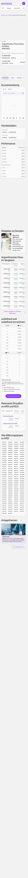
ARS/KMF (22, 472)
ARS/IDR (16, 464)
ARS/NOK (10, 489)
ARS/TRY (16, 507)
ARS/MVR (10, 480)
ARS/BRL (16, 450)
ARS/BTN (22, 448)
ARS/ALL (16, 442)
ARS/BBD (4, 448)
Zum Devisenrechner (13, 396)
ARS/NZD (10, 487)
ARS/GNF (4, 462)
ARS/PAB (10, 491)
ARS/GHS (10, 460)
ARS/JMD (22, 466)
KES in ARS (22, 62)
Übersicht (5, 78)
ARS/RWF (22, 493)
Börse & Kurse (4, 15)
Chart (12, 78)
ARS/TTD (22, 505)
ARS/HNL (22, 462)
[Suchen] (22, 93)
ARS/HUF (16, 509)
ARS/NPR (22, 484)
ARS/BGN (10, 452)
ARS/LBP (22, 476)
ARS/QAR (4, 472)
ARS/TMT (22, 507)
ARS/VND (4, 513)
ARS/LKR (4, 501)
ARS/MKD (4, 482)
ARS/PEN (4, 493)
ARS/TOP (16, 505)
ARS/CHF (16, 497)
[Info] (4, 89)
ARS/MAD (16, 480)
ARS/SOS (22, 499)
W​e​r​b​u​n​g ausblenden (19, 27)
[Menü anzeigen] (3, 8)
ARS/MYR (4, 480)
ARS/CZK (4, 507)
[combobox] (13, 93)
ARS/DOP (22, 456)
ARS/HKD (4, 464)
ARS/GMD (4, 460)
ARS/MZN (10, 482)
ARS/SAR (4, 497)
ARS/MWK (22, 478)
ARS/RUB (10, 495)
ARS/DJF (16, 456)
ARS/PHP (10, 493)
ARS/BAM (4, 474)
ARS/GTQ (22, 460)
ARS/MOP (10, 478)
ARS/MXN (16, 482)
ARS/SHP (10, 501)
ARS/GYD (10, 462)
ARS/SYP (22, 503)
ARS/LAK (10, 476)
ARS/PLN (16, 493)
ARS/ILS (16, 466)
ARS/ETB (22, 444)
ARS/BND (4, 452)
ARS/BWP (10, 450)
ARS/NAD (16, 484)
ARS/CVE (16, 470)
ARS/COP (16, 472)
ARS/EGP (10, 442)
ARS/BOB (4, 450)
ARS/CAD (10, 470)
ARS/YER (10, 468)
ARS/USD (10, 511)
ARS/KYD (22, 468)
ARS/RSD (22, 497)
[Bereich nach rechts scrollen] (24, 78)
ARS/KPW (4, 489)
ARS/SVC (4, 458)
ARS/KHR (4, 470)
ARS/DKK (4, 456)
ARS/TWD (4, 487)
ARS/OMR (16, 489)
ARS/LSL (16, 476)
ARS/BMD (16, 448)
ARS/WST (22, 495)
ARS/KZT (22, 470)
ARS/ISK (10, 466)
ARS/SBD (16, 495)
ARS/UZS (4, 511)
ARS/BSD (10, 446)
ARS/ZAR (16, 501)
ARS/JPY (4, 468)
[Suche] (23, 8)
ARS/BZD (10, 448)
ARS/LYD (4, 478)
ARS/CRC (22, 454)
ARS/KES (10, 472)
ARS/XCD (22, 489)
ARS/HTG (16, 462)
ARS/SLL (10, 499)
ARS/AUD (4, 446)
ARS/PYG (22, 491)
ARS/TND (10, 507)
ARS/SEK (10, 497)
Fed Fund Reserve (8, 416)
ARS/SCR (4, 499)
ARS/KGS (4, 476)
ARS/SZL (16, 503)
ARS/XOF (22, 452)
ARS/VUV (16, 511)
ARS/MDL (22, 482)
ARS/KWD (16, 474)
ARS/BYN (10, 513)
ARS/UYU (22, 509)
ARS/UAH (10, 509)
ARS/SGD (16, 499)
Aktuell (9, 8)
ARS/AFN (4, 442)
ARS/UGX (4, 509)
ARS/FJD (22, 458)
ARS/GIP (16, 460)
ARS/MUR (22, 480)
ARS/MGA (16, 478)
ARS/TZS (4, 505)
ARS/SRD (10, 503)
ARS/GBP (22, 450)
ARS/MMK (10, 484)
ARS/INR (10, 464)
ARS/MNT (4, 484)
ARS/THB (10, 505)
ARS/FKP (16, 458)
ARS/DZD (22, 442)
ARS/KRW (4, 503)
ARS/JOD (16, 468)
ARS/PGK (16, 491)
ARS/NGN (22, 487)
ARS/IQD (22, 464)
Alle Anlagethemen (18, 547)
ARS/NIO (16, 487)
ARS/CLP (10, 454)
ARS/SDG (22, 501)
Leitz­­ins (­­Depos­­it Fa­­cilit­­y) (10, 423)
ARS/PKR (4, 491)
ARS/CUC (10, 474)
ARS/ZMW (22, 474)
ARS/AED (10, 456)
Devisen (10, 15)
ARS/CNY (16, 454)
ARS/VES (22, 511)
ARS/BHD (16, 446)
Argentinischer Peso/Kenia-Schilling (20, 15)
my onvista (17, 8)
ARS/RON (4, 495)
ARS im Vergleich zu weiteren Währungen (12, 312)
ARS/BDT (22, 446)
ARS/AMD (10, 444)
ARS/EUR (10, 458)
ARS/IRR (4, 466)
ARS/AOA (4, 444)
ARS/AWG (16, 444)
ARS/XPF (4, 454)
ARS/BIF (16, 452)
